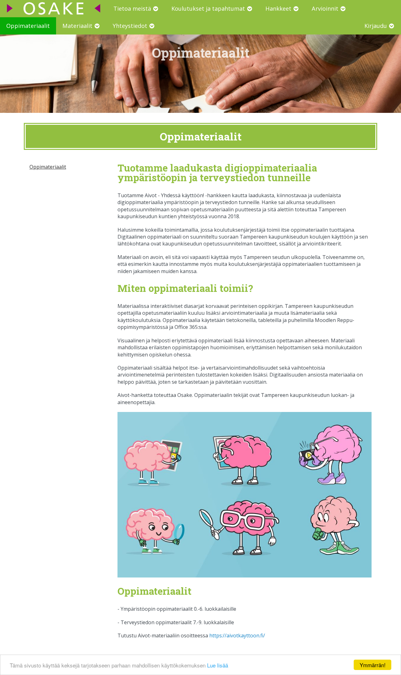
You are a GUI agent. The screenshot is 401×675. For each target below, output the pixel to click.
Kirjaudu (376, 25)
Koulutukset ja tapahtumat (209, 8)
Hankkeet (279, 8)
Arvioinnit (326, 8)
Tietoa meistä (133, 8)
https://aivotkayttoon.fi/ (237, 635)
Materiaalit (78, 25)
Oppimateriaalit (28, 25)
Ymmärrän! (373, 665)
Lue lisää (217, 665)
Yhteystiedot (131, 25)
